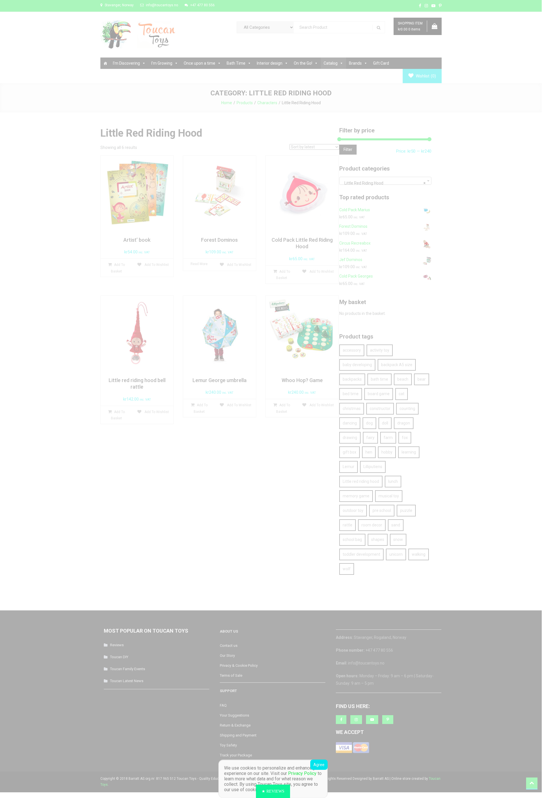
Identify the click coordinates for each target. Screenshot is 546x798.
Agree (318, 764)
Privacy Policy (302, 773)
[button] (273, 791)
